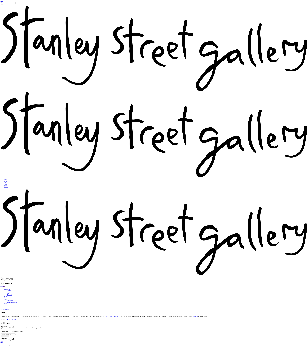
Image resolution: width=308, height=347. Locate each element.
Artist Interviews (11, 300)
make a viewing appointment (113, 316)
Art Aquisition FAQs (11, 319)
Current (9, 290)
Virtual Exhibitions (12, 302)
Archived (9, 295)
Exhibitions (7, 179)
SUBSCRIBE (4, 336)
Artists (5, 181)
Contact (6, 187)
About (5, 185)
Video (5, 184)
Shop (5, 182)
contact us (195, 316)
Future (8, 292)
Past (8, 293)
